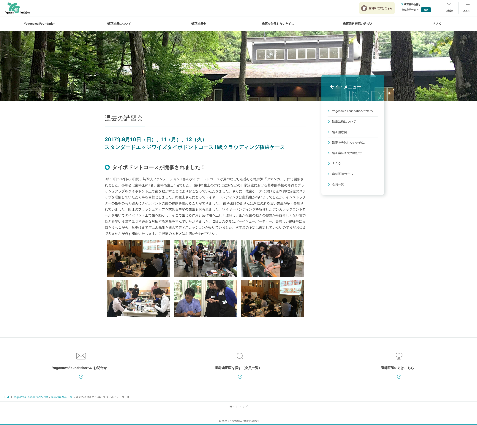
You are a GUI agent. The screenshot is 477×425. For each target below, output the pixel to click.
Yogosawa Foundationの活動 (30, 396)
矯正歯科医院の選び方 (358, 23)
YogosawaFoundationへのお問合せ (79, 368)
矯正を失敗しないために (348, 142)
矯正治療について (344, 121)
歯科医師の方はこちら (397, 368)
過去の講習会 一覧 (62, 396)
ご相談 (449, 10)
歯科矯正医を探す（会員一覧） (238, 368)
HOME (6, 396)
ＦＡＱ (437, 23)
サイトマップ (238, 407)
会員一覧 (338, 184)
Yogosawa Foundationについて (353, 111)
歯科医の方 (380, 8)
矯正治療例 (198, 23)
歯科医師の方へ (342, 174)
